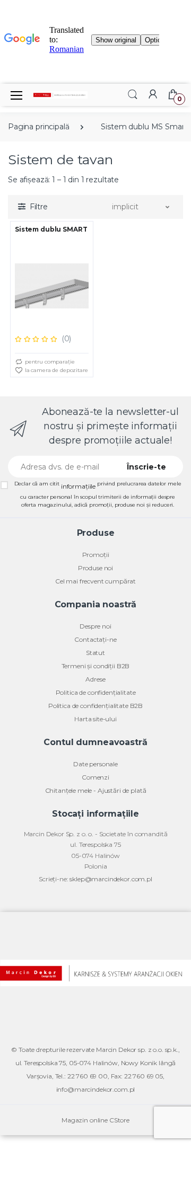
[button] (132, 94)
